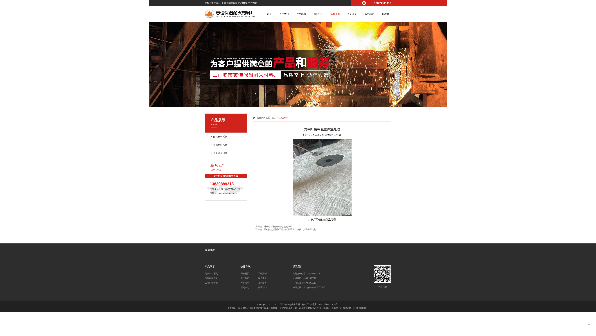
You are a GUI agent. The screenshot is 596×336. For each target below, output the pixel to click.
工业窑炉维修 (219, 153)
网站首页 (245, 274)
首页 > (275, 118)
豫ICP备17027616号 (328, 304)
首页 (269, 14)
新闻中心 (318, 14)
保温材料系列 (219, 145)
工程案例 (335, 14)
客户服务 (352, 14)
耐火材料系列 (219, 136)
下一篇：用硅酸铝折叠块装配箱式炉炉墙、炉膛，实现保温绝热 (285, 229)
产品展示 (301, 14)
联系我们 (386, 14)
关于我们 (284, 14)
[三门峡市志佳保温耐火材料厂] (230, 14)
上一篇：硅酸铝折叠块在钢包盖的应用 (273, 226)
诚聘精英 (369, 14)
